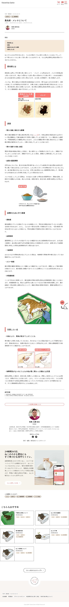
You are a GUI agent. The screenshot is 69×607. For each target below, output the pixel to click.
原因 (8, 45)
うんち (7, 496)
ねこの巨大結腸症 (56, 512)
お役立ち (8, 16)
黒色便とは (10, 42)
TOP (6, 14)
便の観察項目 (19, 530)
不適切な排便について (22, 512)
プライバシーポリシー (19, 596)
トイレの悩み (37, 496)
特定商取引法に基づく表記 (32, 596)
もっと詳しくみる (12, 483)
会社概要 (5, 596)
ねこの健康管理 (20, 496)
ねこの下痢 (54, 530)
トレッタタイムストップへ (34, 570)
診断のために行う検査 (13, 47)
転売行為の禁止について (47, 596)
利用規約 (10, 596)
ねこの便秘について (21, 548)
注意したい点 (10, 49)
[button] (66, 3)
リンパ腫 (36, 135)
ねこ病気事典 (15, 16)
